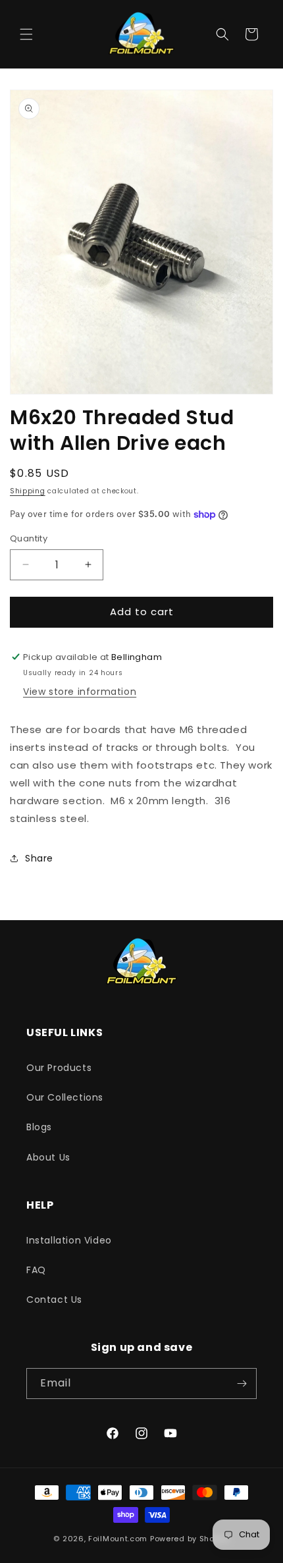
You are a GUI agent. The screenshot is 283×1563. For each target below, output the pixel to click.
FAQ (36, 1269)
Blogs (39, 1127)
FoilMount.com (117, 1538)
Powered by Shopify (190, 1538)
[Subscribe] (241, 1383)
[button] (26, 34)
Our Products (58, 1067)
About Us (48, 1157)
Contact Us (54, 1299)
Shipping (27, 491)
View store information (79, 691)
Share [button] (39, 858)
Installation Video (69, 1240)
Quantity (28, 538)
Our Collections (64, 1097)
